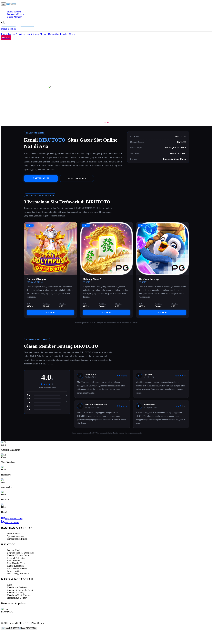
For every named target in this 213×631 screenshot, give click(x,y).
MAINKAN (50, 312)
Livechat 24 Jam (67, 34)
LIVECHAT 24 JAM (77, 178)
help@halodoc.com (11, 518)
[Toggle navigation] (3, 4)
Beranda (12, 29)
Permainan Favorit (15, 14)
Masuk (4, 29)
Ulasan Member (14, 17)
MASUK (6, 37)
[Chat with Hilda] (19, 628)
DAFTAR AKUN (41, 178)
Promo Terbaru (14, 11)
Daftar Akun (54, 34)
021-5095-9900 (10, 522)
